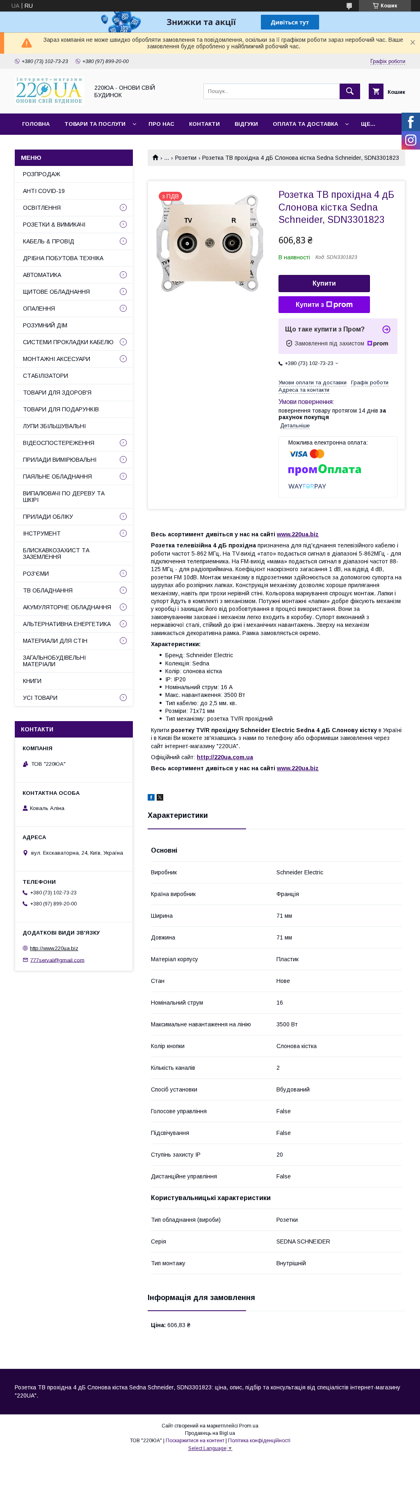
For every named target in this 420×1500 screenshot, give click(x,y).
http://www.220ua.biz (54, 948)
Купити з (310, 304)
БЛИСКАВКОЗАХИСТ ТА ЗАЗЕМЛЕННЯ (56, 553)
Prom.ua (248, 1426)
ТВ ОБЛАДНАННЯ (48, 590)
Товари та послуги (95, 124)
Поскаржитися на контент (195, 1440)
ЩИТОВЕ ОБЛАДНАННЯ (56, 291)
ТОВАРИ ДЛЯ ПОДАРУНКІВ (61, 409)
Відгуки (246, 124)
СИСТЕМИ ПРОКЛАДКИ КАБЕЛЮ (68, 342)
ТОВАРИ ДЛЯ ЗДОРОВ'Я (57, 392)
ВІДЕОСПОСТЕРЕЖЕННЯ (58, 443)
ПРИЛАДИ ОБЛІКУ (48, 516)
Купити (324, 283)
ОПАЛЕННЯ (39, 308)
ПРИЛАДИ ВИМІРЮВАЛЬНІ (59, 459)
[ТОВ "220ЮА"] (49, 103)
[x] (160, 798)
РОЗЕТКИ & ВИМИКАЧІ (54, 224)
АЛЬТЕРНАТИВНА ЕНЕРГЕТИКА (67, 624)
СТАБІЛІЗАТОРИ (45, 375)
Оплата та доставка (305, 124)
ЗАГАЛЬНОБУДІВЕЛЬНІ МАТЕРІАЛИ (54, 660)
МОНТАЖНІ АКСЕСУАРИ (56, 359)
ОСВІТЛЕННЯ (42, 207)
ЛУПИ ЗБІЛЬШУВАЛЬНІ (54, 426)
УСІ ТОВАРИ (40, 697)
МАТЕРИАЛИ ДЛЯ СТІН (55, 641)
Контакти (204, 124)
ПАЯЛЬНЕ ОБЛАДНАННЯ (57, 476)
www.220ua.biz (298, 534)
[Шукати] (350, 91)
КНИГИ (32, 681)
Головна (36, 124)
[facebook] (151, 798)
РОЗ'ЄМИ (36, 573)
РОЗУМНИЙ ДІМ (45, 325)
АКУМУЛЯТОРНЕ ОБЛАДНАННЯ (67, 607)
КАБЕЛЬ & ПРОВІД (48, 241)
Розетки (185, 157)
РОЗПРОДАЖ (41, 174)
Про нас (161, 124)
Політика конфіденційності (259, 1440)
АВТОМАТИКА (42, 275)
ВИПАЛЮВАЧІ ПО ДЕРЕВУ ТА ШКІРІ (64, 496)
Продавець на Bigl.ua (210, 1433)
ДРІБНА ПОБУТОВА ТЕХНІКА (63, 258)
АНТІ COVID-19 (44, 191)
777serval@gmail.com (57, 960)
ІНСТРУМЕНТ (42, 533)
